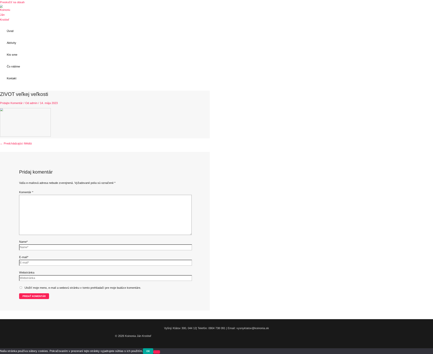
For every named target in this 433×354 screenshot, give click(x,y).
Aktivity (11, 42)
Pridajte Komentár (11, 103)
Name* (23, 241)
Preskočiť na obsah (12, 2)
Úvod (10, 31)
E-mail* (23, 257)
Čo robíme (13, 66)
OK (148, 351)
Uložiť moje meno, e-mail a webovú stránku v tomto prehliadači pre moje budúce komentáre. (83, 287)
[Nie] (156, 352)
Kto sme (12, 54)
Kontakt (11, 78)
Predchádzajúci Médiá (16, 143)
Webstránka (26, 272)
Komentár (26, 192)
